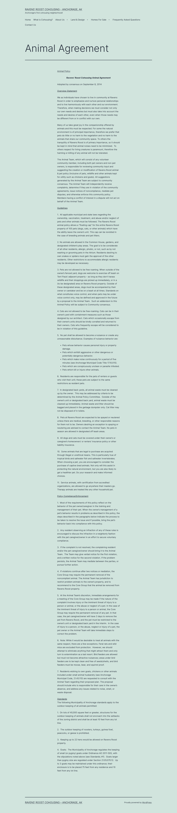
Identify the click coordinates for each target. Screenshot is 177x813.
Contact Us (30, 25)
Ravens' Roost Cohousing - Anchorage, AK (53, 9)
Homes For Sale (98, 19)
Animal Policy (63, 71)
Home (28, 19)
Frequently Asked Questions (126, 19)
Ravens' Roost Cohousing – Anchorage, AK (53, 802)
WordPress (146, 802)
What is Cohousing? (43, 19)
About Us (59, 19)
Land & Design (78, 19)
